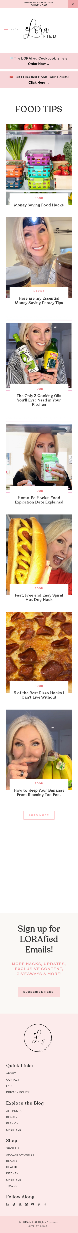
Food (39, 198)
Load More (39, 815)
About (11, 1073)
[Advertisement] (39, 874)
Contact (13, 1079)
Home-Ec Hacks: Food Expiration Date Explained (39, 500)
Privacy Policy (18, 1092)
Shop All (13, 1148)
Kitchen (12, 1173)
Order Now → (39, 64)
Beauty (11, 1117)
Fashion (12, 1123)
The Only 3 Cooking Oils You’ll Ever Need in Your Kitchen (39, 400)
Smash (45, 1226)
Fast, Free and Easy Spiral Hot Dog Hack (39, 597)
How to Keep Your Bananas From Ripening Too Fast (39, 792)
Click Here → (39, 82)
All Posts (14, 1111)
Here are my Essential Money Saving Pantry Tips (39, 300)
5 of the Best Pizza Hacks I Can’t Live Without (39, 695)
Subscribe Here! (39, 992)
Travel (11, 1185)
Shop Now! (39, 5)
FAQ (9, 1086)
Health (11, 1167)
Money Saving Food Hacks (39, 205)
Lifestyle (13, 1129)
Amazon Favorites (20, 1154)
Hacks (39, 291)
